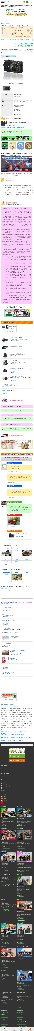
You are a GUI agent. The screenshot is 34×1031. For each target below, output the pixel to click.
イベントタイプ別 (4, 1025)
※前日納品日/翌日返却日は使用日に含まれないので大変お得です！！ (13, 127)
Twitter (3, 800)
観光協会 (6, 587)
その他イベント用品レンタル (20, 39)
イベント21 (3, 1020)
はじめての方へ (4, 1022)
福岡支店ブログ (21, 932)
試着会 (16, 568)
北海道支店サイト (21, 954)
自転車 (3, 626)
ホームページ (5, 992)
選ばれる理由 (5, 149)
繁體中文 (5, 813)
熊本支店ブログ (6, 979)
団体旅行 (6, 568)
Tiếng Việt (5, 815)
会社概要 (19, 1020)
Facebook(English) (6, 798)
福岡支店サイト (21, 931)
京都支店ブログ (21, 909)
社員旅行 (27, 565)
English (5, 811)
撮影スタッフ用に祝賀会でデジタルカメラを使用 (6, 602)
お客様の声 (12, 149)
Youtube (3, 802)
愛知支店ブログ (21, 884)
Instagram (4, 794)
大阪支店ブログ (6, 882)
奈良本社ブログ (6, 838)
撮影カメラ (12, 345)
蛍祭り (16, 565)
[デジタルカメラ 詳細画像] (6, 91)
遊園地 (16, 578)
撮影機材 (28, 39)
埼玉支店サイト (6, 954)
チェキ (11, 360)
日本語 (5, 808)
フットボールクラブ (6, 584)
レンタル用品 (11, 39)
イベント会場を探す (9, 712)
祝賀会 (13, 526)
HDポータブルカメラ (6, 390)
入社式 (16, 554)
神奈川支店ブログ (6, 860)
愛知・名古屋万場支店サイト (24, 882)
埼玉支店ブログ (6, 956)
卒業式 (27, 548)
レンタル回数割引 (20, 149)
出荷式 (6, 570)
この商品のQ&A (28, 149)
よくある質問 (13, 1030)
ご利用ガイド (21, 1030)
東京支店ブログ (21, 838)
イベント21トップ (4, 39)
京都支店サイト (21, 907)
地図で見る (4, 859)
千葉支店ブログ (6, 923)
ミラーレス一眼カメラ (14, 376)
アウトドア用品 (6, 548)
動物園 (16, 593)
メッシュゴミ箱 (5, 678)
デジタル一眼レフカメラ (14, 368)
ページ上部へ (4, 1030)
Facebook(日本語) (5, 796)
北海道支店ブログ (21, 956)
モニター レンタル (9, 331)
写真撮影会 (6, 563)
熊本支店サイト (6, 978)
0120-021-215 (21, 9)
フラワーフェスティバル (6, 565)
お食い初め (27, 563)
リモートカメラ (13, 353)
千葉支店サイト (6, 921)
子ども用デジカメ (5, 384)
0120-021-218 (21, 11)
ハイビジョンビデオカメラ (15, 337)
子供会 (27, 578)
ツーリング (27, 568)
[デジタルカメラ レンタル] (13, 81)
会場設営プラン (20, 1022)
